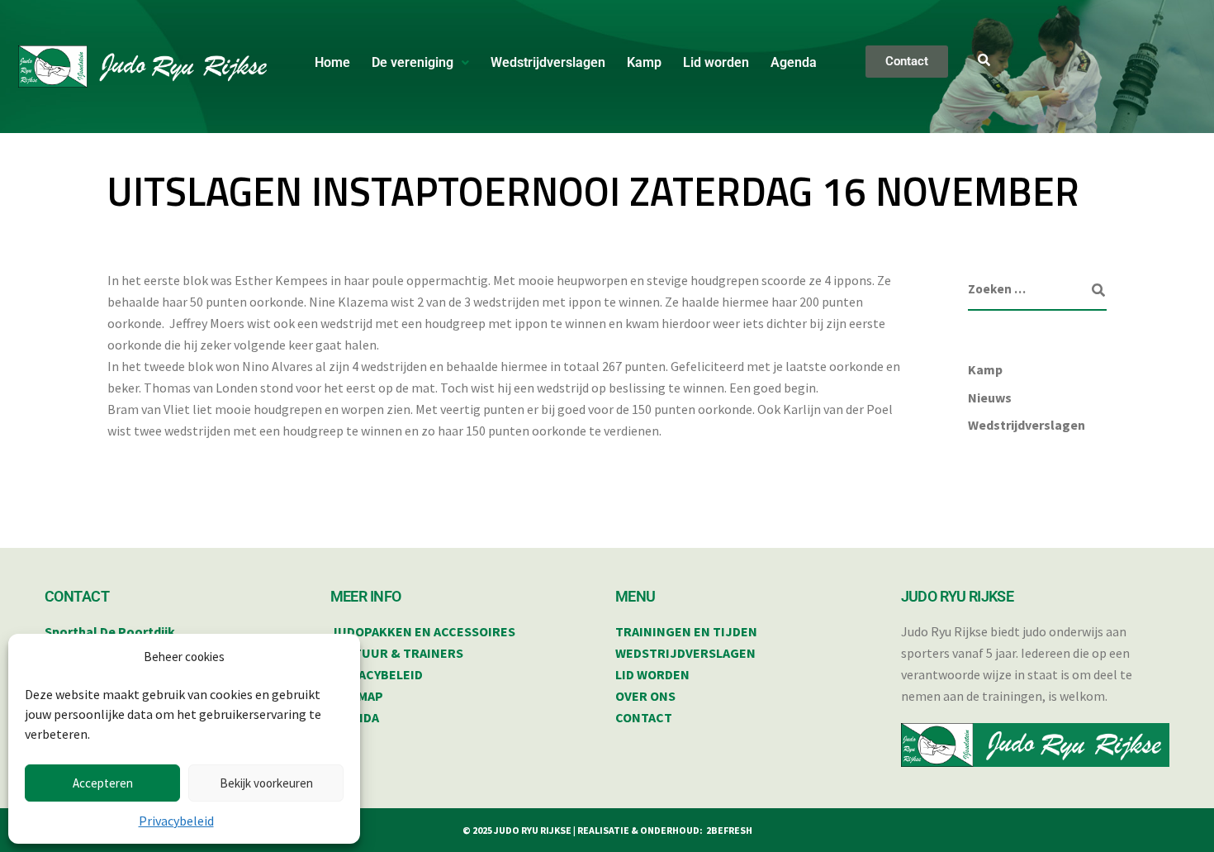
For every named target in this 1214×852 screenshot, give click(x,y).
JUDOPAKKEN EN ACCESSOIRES (422, 631)
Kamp (644, 62)
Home (332, 62)
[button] (420, 62)
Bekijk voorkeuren (266, 783)
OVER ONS (645, 696)
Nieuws (990, 397)
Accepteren (103, 783)
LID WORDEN (652, 674)
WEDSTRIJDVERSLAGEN (685, 653)
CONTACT (643, 717)
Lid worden (716, 62)
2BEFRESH (729, 830)
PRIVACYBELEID (376, 674)
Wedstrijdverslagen (548, 62)
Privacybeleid (176, 820)
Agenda (794, 62)
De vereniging (412, 62)
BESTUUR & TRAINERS (396, 653)
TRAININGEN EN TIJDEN (686, 631)
